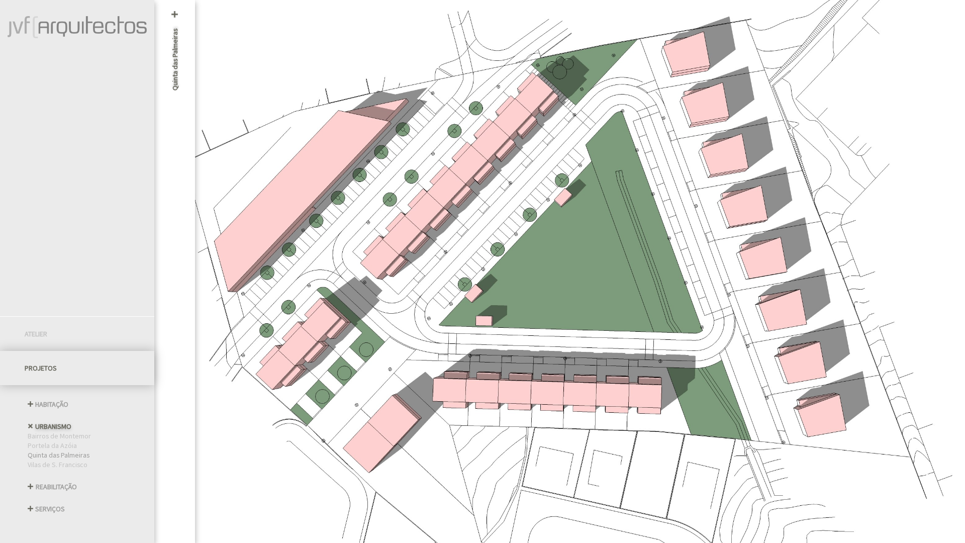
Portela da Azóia (52, 445)
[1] (942, 272)
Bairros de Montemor (59, 435)
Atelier (36, 333)
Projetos (41, 368)
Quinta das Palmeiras (58, 455)
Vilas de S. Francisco (57, 464)
